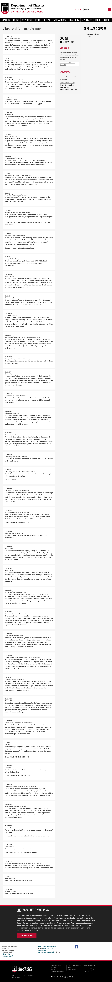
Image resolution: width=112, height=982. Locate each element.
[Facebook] (60, 977)
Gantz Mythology (59, 20)
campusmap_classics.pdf (46, 952)
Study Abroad (27, 20)
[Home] (27, 8)
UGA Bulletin (64, 87)
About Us (16, 20)
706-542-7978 (48, 948)
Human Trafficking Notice (90, 969)
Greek (89, 37)
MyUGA (53, 969)
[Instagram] (65, 977)
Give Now (77, 9)
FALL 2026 (63, 65)
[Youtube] (70, 977)
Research (38, 20)
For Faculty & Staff (7, 956)
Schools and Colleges (56, 965)
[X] (63, 977)
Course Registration (67, 85)
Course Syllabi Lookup (67, 83)
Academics (6, 20)
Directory (106, 20)
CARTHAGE (47, 20)
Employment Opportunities (57, 971)
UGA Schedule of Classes (67, 63)
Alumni (97, 20)
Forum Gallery (74, 20)
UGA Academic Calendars (68, 89)
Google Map (42, 950)
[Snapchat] (68, 977)
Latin (89, 39)
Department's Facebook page (76, 946)
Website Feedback (72, 969)
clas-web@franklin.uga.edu (47, 946)
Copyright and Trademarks (74, 965)
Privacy (69, 967)
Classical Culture (93, 34)
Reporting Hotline (88, 971)
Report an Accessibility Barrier (89, 966)
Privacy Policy (6, 954)
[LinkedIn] (73, 977)
